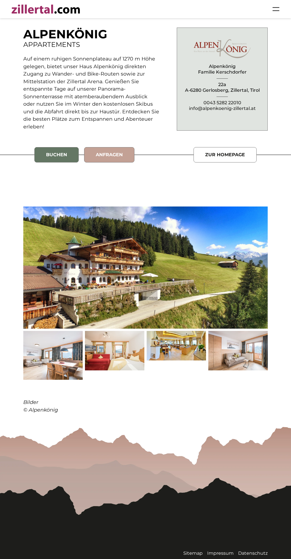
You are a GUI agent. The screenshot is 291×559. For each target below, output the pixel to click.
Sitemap (193, 553)
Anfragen (109, 154)
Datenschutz (253, 553)
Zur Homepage (225, 154)
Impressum (220, 553)
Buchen (56, 154)
